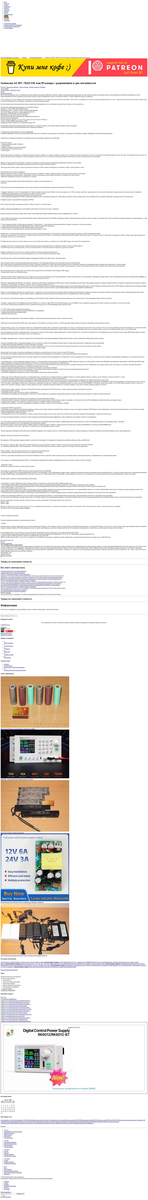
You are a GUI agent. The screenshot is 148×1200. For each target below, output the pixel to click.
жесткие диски (60, 1120)
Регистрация (7, 1169)
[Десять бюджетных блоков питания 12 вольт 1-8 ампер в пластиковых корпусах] (35, 954)
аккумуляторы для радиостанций (10, 1120)
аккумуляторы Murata (58, 1121)
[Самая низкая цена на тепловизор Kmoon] (13, 571)
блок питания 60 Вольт (27, 1121)
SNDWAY (94, 1121)
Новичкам (7, 6)
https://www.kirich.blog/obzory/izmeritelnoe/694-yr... (16, 1000)
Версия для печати (6, 555)
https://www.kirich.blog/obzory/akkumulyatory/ (15, 1019)
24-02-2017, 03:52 (15, 90)
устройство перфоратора (9, 999)
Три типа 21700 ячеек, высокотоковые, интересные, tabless (18, 728)
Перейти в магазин (6, 93)
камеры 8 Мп (17, 1121)
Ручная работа (8, 1145)
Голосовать (4, 990)
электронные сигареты (32, 1123)
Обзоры (6, 11)
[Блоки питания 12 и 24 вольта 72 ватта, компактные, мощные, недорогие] (35, 900)
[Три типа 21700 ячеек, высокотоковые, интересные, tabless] (35, 727)
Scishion (33, 1120)
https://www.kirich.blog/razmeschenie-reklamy (14, 1006)
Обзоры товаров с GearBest (37, 87)
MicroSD (83, 1121)
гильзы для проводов (128, 1120)
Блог (5, 2)
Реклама (6, 19)
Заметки (6, 8)
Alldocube (88, 1121)
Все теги (3, 1126)
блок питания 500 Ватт (105, 1120)
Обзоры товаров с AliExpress (27, 586)
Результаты (12, 990)
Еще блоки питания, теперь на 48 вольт (12, 832)
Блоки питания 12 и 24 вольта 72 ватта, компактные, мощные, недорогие (22, 902)
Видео (6, 13)
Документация (8, 14)
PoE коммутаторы (69, 1120)
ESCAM (36, 1121)
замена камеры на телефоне (47, 1120)
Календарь (4, 1096)
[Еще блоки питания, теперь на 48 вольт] (35, 831)
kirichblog (3, 627)
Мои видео (7, 1136)
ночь (7, 503)
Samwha (9, 1123)
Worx (13, 1123)
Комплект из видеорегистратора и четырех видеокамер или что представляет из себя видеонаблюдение (31, 579)
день (7, 501)
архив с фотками (25, 508)
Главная (6, 1181)
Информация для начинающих (13, 1131)
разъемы (41, 1121)
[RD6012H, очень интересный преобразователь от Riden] (35, 778)
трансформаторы (87, 1120)
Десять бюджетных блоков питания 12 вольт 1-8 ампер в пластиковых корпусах (24, 955)
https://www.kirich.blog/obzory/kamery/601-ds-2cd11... (17, 1009)
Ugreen (74, 1123)
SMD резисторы (8, 1121)
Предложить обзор (6, 633)
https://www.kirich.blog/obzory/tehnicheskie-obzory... (16, 1021)
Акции (6, 16)
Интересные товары (10, 1156)
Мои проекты (6, 980)
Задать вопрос (8, 666)
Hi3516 (22, 303)
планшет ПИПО (55, 1123)
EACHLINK (78, 1120)
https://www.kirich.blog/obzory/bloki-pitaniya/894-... (16, 1004)
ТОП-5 (3, 673)
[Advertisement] (74, 42)
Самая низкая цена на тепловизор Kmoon (13, 573)
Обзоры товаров (9, 1154)
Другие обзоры (8, 28)
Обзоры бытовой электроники (13, 25)
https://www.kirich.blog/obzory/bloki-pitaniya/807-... (16, 1018)
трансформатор (76, 1121)
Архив (9, 1096)
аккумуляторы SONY (66, 1123)
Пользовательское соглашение (13, 1172)
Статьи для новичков (8, 978)
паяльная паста (48, 1121)
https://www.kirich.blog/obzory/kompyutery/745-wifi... (17, 1014)
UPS (104, 1121)
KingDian (100, 1121)
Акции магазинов (24, 574)
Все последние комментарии (9, 970)
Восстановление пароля (11, 1171)
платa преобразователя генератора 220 (13, 1016)
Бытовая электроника (10, 1144)
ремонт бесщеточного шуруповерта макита (14, 1012)
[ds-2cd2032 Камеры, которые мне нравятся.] (14, 589)
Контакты (7, 20)
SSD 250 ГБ (95, 1120)
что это (4, 997)
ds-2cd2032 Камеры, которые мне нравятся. (13, 591)
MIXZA (17, 1123)
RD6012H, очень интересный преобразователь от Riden (17, 779)
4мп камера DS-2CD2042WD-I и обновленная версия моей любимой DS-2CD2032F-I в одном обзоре (30, 585)
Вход (5, 1168)
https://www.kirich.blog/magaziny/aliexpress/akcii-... (16, 1011)
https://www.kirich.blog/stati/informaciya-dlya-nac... (16, 1002)
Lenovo (37, 1120)
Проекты (6, 10)
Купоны (6, 17)
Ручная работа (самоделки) (12, 26)
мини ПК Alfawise (25, 1120)
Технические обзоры (10, 23)
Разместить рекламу (6, 635)
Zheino (120, 1120)
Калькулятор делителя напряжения (14, 667)
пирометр (22, 1123)
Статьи (6, 5)
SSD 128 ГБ (68, 1121)
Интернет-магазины (10, 1186)
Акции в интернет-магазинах (11, 982)
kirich (6, 88)
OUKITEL (115, 1120)
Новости (6, 3)
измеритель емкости (44, 1123)
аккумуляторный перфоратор (84, 1123)
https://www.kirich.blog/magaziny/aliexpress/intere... (16, 1007)
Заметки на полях (9, 1133)
